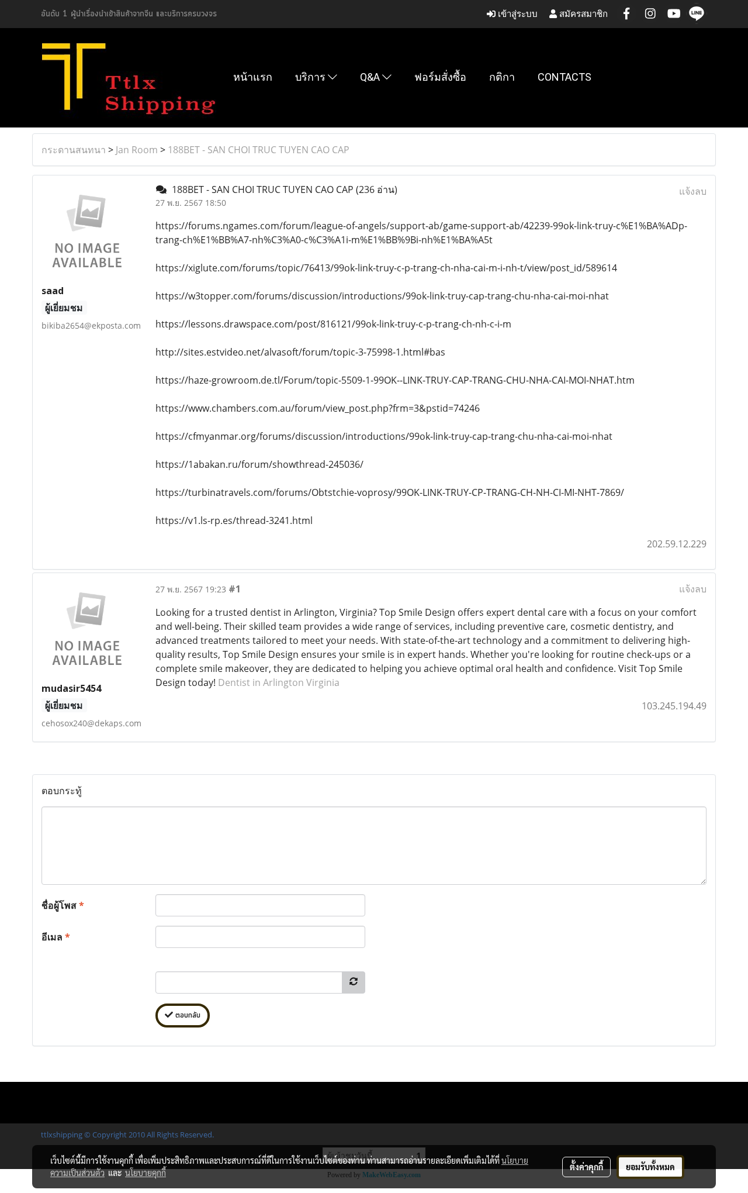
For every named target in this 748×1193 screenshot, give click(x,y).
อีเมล (55, 936)
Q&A (371, 77)
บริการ (311, 77)
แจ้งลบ (693, 191)
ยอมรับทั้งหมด (650, 1166)
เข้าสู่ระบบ (517, 13)
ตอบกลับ (186, 1015)
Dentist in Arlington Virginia (279, 682)
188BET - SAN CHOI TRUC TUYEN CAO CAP (258, 149)
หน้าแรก (252, 77)
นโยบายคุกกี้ (145, 1172)
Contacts (564, 77)
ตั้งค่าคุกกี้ (586, 1166)
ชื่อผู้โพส (62, 905)
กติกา (502, 77)
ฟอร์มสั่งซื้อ (440, 77)
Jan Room (137, 149)
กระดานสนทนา (73, 149)
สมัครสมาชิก (582, 13)
